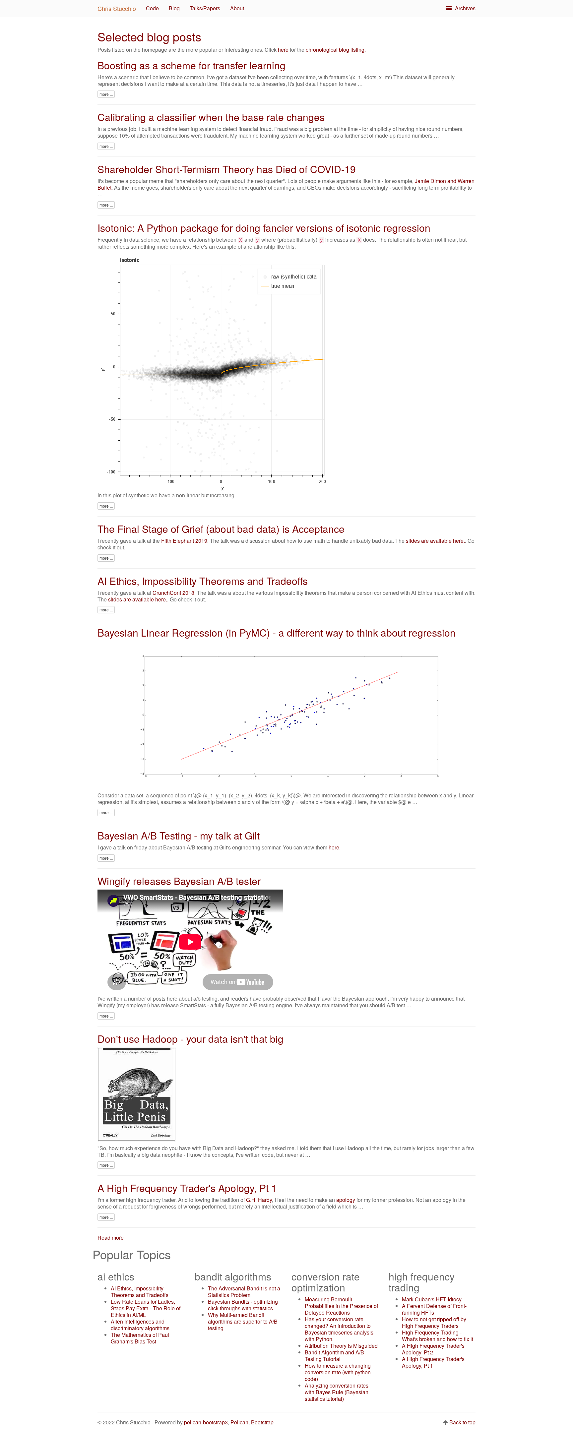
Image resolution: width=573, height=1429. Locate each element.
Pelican (239, 1422)
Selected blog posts (149, 36)
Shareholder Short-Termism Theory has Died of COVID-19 (226, 169)
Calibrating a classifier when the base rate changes (211, 117)
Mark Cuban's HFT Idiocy (432, 1299)
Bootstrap (262, 1422)
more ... (106, 94)
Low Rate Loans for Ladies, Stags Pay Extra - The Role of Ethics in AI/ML (145, 1308)
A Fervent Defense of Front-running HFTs (434, 1309)
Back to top (462, 1422)
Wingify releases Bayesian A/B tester (179, 881)
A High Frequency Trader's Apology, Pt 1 (187, 1188)
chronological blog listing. (336, 49)
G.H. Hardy (259, 1200)
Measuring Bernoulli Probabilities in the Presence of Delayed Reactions (341, 1305)
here (283, 49)
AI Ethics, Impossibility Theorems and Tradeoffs (202, 581)
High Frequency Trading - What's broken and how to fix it (437, 1336)
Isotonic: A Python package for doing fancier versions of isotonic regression (263, 227)
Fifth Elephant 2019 (184, 540)
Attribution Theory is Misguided (341, 1345)
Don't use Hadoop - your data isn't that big (190, 1038)
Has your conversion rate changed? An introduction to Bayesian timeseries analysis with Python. (339, 1329)
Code (152, 8)
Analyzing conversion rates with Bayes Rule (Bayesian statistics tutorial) (336, 1392)
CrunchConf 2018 (173, 592)
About (237, 8)
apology (345, 1200)
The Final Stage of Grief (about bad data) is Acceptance (221, 529)
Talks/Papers (205, 8)
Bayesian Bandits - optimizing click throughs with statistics (243, 1305)
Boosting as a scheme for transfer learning (191, 65)
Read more (110, 1237)
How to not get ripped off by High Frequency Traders (434, 1322)
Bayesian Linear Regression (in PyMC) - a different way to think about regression (276, 632)
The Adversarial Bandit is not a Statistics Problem (244, 1291)
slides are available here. (435, 540)
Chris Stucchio (116, 8)
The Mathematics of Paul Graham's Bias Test (140, 1338)
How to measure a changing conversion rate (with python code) (338, 1372)
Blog (174, 8)
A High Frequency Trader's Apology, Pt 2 (433, 1349)
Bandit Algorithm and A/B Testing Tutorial (334, 1355)
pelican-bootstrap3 (206, 1422)
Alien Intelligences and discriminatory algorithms (140, 1325)
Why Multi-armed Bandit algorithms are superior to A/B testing (243, 1321)
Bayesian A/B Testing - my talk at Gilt (178, 835)
